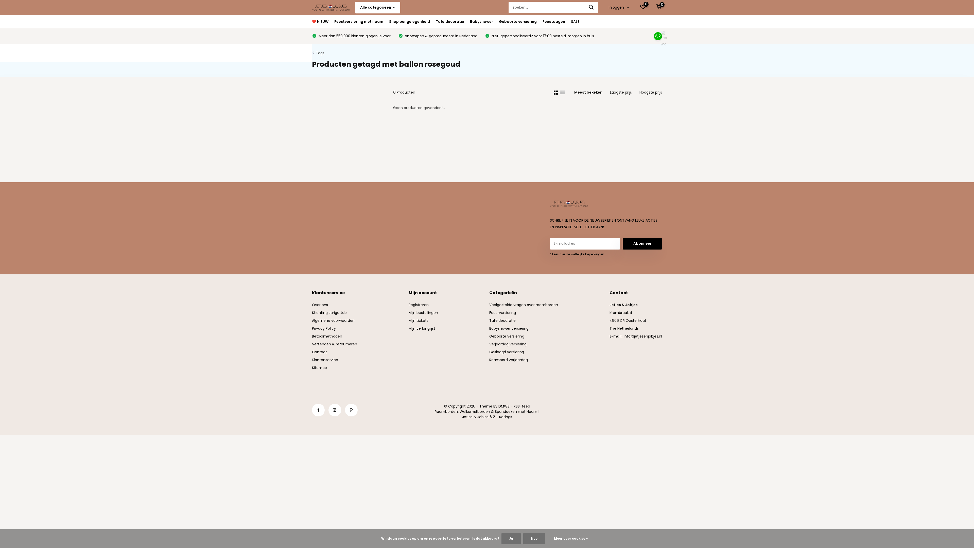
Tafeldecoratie (450, 21)
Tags (320, 53)
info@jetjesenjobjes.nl (643, 336)
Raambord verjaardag (508, 359)
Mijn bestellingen (423, 312)
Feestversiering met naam (358, 21)
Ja (511, 538)
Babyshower (481, 21)
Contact (319, 352)
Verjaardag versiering (508, 344)
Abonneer (642, 243)
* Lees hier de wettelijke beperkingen (577, 254)
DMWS (504, 406)
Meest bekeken (588, 92)
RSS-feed (522, 406)
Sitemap (319, 367)
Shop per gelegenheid (409, 21)
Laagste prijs (621, 92)
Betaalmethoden (327, 336)
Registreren (419, 304)
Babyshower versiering (509, 328)
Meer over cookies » (571, 538)
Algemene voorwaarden (333, 320)
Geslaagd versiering (506, 352)
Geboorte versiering (518, 21)
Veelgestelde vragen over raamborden (523, 304)
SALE (575, 21)
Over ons (320, 304)
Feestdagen (554, 21)
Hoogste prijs (650, 92)
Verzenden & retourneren (334, 344)
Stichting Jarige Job (329, 312)
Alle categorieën (375, 7)
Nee (534, 538)
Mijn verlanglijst (422, 328)
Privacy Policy (324, 328)
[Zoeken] (591, 7)
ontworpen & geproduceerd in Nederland (440, 36)
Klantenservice (325, 359)
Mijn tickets (418, 320)
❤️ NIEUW (320, 21)
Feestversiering (502, 312)
